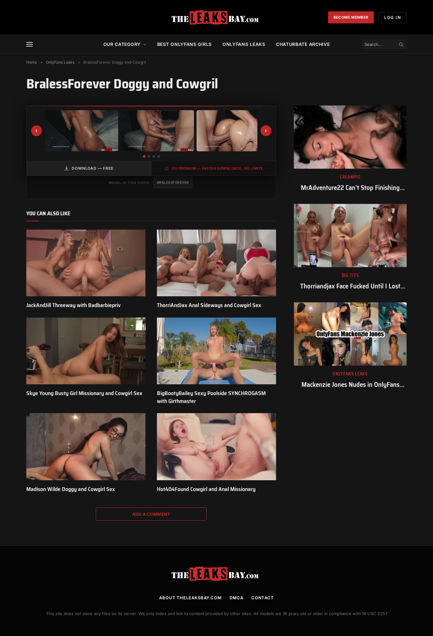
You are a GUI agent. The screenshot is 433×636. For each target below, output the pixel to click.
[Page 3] (153, 156)
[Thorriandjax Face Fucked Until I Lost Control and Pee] (350, 235)
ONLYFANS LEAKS (244, 44)
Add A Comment (151, 514)
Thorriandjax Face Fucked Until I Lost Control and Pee (350, 286)
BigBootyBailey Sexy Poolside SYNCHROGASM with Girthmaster (211, 397)
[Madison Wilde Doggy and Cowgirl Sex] (85, 446)
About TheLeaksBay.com (190, 597)
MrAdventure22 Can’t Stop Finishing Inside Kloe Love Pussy (350, 187)
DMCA (236, 597)
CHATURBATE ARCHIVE (303, 44)
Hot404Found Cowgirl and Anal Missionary (206, 489)
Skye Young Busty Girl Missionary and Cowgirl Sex (84, 393)
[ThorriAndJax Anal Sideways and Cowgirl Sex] (216, 263)
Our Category (122, 44)
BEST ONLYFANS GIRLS (184, 44)
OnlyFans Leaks (350, 374)
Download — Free (92, 168)
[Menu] (29, 44)
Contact (262, 597)
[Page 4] (158, 156)
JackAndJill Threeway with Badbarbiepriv (73, 305)
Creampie (350, 177)
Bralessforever (173, 182)
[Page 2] (149, 156)
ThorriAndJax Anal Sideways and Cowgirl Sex (209, 305)
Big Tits (350, 275)
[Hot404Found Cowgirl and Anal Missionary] (216, 446)
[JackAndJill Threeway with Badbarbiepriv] (85, 263)
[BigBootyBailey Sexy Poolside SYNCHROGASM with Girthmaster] (216, 351)
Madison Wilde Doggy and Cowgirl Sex (70, 489)
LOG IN (392, 17)
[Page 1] (144, 156)
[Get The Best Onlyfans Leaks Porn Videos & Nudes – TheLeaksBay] (216, 17)
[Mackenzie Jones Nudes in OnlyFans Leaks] (350, 334)
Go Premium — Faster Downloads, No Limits (217, 168)
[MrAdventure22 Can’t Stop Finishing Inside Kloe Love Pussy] (350, 137)
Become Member (351, 17)
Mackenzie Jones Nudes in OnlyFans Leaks (350, 384)
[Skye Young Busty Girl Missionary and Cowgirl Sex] (85, 351)
